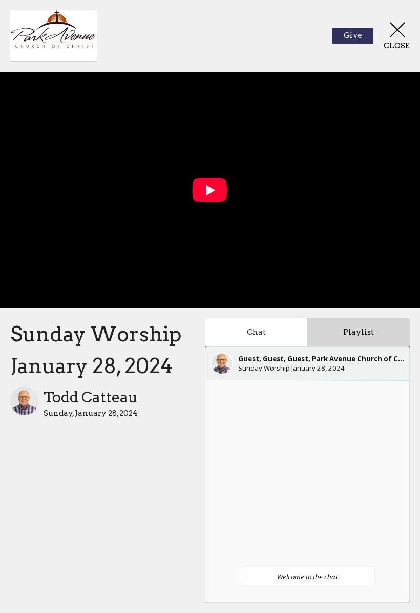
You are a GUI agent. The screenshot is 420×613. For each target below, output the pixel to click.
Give (353, 35)
